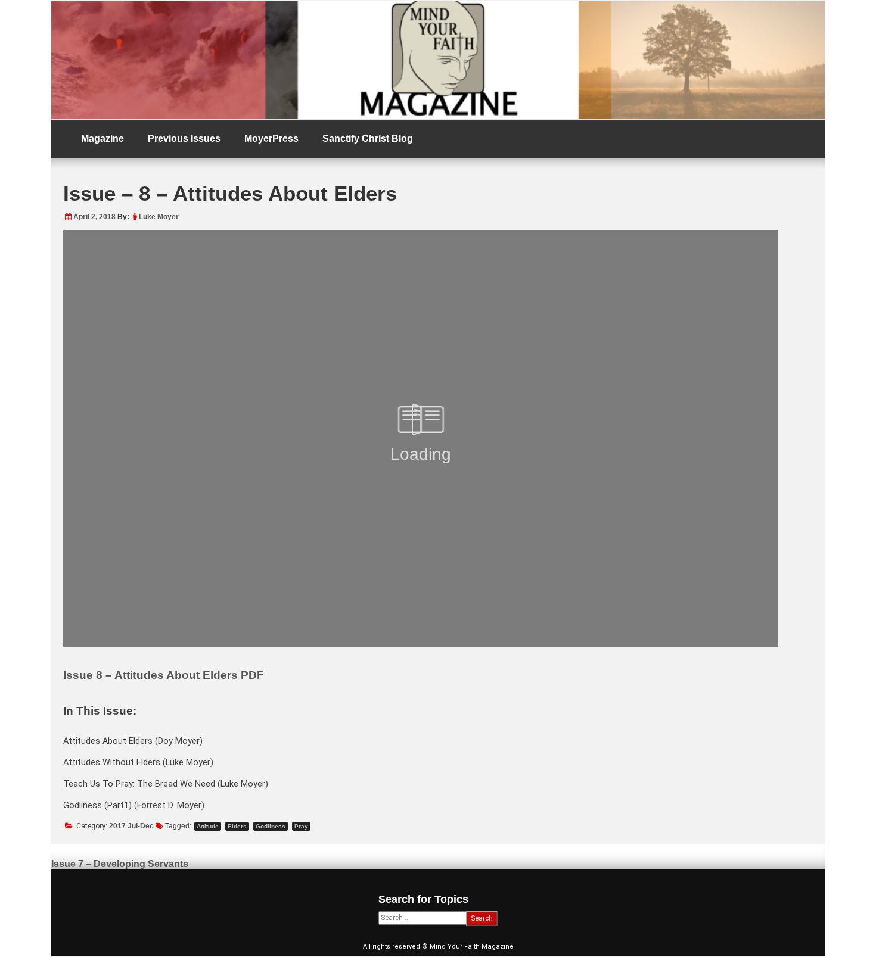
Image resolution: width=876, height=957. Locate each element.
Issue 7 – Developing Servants (119, 864)
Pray (301, 826)
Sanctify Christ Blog (367, 138)
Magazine (102, 138)
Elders (237, 826)
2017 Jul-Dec (131, 826)
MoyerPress (271, 138)
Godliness (270, 826)
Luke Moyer (159, 217)
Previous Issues (184, 138)
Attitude (208, 826)
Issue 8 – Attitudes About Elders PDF (163, 675)
